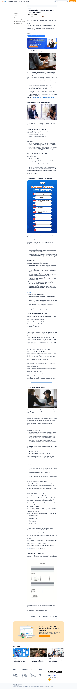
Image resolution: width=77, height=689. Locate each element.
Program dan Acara (33, 677)
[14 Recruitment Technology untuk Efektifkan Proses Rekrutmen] (21, 652)
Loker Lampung (24, 677)
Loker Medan (24, 674)
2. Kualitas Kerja (16, 13)
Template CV (28, 1)
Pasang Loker (72, 1)
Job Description (22, 1)
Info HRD (16, 1)
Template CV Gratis (15, 676)
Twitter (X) (40, 675)
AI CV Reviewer (15, 677)
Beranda (14, 670)
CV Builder (14, 675)
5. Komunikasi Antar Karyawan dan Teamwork (19, 19)
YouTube (40, 677)
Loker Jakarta (24, 670)
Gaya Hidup (32, 675)
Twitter (51, 616)
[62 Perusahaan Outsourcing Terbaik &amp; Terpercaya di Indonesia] (56, 652)
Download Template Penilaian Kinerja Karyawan (36, 35)
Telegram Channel (42, 673)
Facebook (45, 616)
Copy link (40, 616)
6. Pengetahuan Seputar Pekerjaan (19, 21)
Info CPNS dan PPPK (33, 676)
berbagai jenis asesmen (37, 171)
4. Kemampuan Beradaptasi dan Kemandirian (19, 17)
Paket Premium (15, 674)
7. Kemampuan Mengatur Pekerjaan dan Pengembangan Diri (19, 23)
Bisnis (31, 674)
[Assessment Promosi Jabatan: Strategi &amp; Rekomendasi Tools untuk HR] (38, 652)
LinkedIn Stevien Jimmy (42, 670)
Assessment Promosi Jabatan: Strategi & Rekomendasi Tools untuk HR (38, 661)
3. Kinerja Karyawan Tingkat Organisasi (18, 15)
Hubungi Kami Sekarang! (44, 635)
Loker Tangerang (24, 676)
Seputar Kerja (10, 1)
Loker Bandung (24, 673)
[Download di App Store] (58, 672)
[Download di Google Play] (51, 672)
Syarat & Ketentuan (20, 687)
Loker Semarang (24, 675)
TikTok (40, 676)
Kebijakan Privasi (15, 687)
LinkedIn (55, 616)
